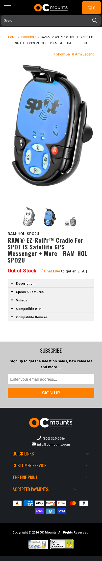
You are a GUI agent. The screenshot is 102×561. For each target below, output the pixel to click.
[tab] (51, 283)
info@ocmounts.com (53, 444)
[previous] (12, 130)
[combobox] (51, 20)
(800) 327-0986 (53, 438)
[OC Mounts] (51, 7)
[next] (90, 130)
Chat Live (52, 271)
